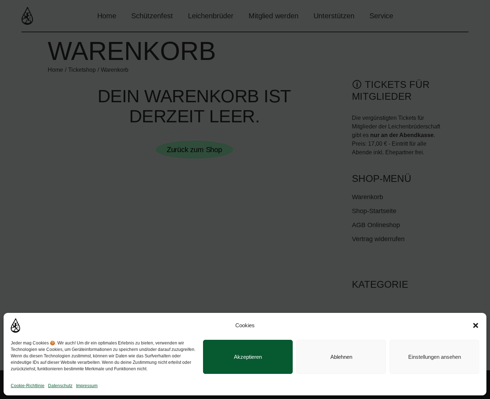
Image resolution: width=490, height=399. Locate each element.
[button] (475, 325)
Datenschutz (60, 385)
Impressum (87, 385)
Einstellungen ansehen (434, 357)
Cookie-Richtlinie (27, 385)
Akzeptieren (248, 357)
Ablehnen (341, 357)
